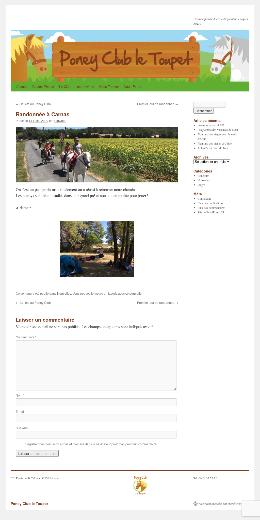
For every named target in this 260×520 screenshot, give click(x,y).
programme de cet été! (211, 125)
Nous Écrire (132, 86)
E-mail (21, 411)
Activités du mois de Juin (213, 148)
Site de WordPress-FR (211, 212)
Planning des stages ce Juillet (215, 143)
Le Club (64, 86)
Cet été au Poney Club (33, 104)
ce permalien (134, 293)
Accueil (21, 86)
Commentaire (26, 337)
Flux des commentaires (211, 208)
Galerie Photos (43, 86)
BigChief (60, 120)
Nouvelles (64, 293)
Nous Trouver (109, 86)
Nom (20, 395)
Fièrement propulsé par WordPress (220, 503)
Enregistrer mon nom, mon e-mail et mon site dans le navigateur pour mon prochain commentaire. (90, 444)
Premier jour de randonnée (157, 104)
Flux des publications (210, 203)
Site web (22, 428)
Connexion (204, 198)
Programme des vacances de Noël (218, 130)
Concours (203, 176)
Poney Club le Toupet (49, 17)
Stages (201, 185)
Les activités (84, 86)
